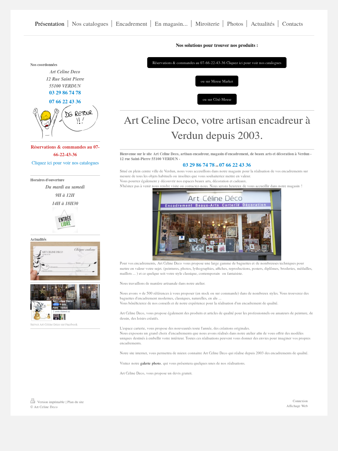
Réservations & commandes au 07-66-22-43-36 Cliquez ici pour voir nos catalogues (216, 62)
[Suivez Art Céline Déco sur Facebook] (65, 303)
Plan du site (75, 401)
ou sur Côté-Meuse (217, 99)
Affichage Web (297, 405)
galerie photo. (151, 363)
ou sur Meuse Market (217, 81)
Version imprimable (51, 401)
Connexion (300, 401)
